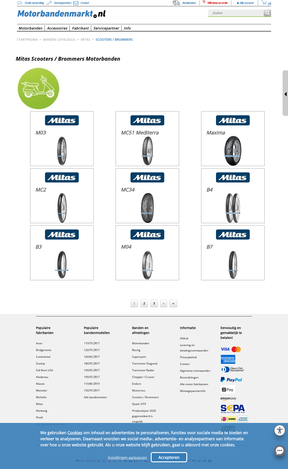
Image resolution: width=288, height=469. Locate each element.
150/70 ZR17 (92, 390)
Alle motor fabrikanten (194, 384)
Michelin (41, 397)
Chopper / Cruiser (143, 377)
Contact (185, 364)
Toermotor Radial (143, 370)
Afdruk (184, 338)
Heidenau (42, 377)
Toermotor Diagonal (145, 363)
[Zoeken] (267, 13)
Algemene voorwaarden (195, 371)
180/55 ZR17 (92, 363)
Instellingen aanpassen (127, 457)
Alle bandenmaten (95, 397)
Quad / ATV (139, 404)
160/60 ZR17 (92, 357)
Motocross (138, 390)
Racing (136, 350)
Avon (39, 343)
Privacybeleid (188, 357)
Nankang (41, 411)
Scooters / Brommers (145, 397)
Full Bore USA (44, 370)
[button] (279, 429)
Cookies (75, 432)
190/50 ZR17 (92, 370)
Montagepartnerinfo (192, 391)
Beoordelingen (189, 377)
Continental (43, 357)
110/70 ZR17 (92, 343)
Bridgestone (43, 350)
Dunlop (40, 363)
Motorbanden (140, 343)
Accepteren (169, 457)
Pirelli (39, 417)
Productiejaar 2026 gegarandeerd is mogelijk (144, 416)
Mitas (39, 404)
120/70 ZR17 (92, 350)
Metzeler (41, 390)
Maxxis (40, 384)
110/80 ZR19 (92, 384)
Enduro (136, 384)
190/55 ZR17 (92, 377)
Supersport (139, 357)
